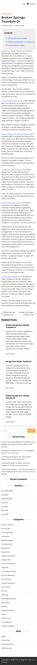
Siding (3, 614)
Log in (3, 636)
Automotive (5, 536)
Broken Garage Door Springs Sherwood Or (17, 134)
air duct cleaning (7, 525)
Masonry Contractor (8, 583)
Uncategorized (6, 622)
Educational (5, 552)
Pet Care (4, 591)
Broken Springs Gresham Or (11, 276)
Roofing (4, 606)
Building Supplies (7, 540)
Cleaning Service (7, 544)
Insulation (5, 567)
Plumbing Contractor (8, 599)
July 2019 (4, 502)
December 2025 (7, 491)
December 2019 (6, 499)
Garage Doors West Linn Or (11, 203)
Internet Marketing (8, 575)
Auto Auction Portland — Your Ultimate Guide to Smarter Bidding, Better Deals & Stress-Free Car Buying (18, 471)
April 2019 (4, 514)
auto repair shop (7, 532)
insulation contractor (8, 571)
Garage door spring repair (17, 38)
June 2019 (4, 506)
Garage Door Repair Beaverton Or (13, 51)
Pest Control (5, 587)
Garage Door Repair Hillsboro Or (13, 169)
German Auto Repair (8, 564)
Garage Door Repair (8, 556)
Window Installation (8, 626)
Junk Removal (6, 579)
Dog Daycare (5, 548)
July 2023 (4, 495)
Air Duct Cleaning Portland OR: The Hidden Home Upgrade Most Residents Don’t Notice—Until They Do (18, 444)
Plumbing (4, 595)
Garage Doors (6, 13)
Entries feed (5, 640)
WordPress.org (6, 648)
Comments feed (7, 644)
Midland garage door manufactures (21, 42)
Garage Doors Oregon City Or (12, 101)
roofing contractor (7, 610)
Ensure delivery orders (16, 45)
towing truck (5, 618)
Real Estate (5, 603)
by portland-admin (7, 25)
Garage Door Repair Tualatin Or (19, 361)
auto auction (5, 528)
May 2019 (4, 510)
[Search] (24, 4)
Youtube (32, 4)
